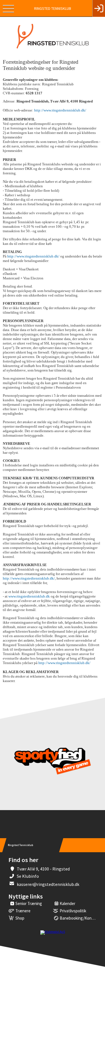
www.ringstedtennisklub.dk (29, 596)
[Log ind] (98, 8)
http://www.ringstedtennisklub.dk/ (60, 110)
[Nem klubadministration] (52, 932)
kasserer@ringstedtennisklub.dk (48, 884)
